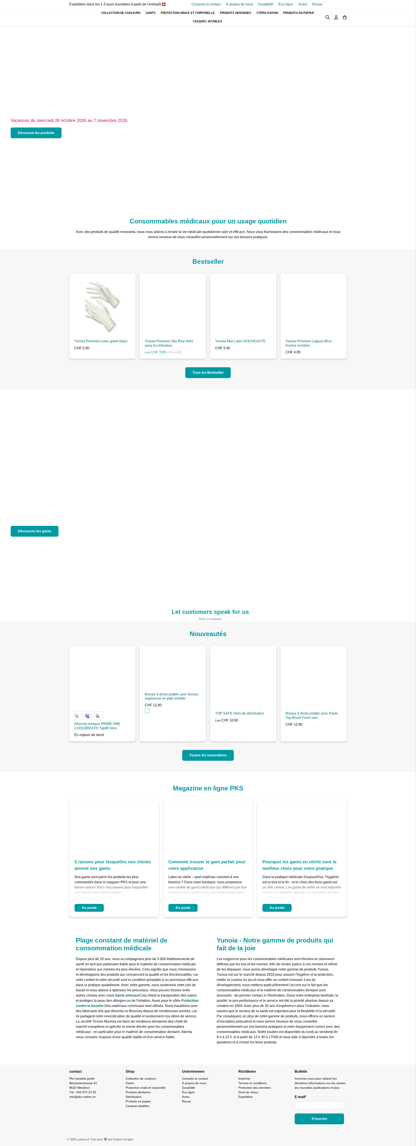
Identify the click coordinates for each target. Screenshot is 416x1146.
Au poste (89, 908)
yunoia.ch (83, 1139)
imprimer (244, 1078)
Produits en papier (298, 13)
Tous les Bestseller (208, 372)
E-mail (300, 1097)
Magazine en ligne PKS (208, 788)
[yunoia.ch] (79, 17)
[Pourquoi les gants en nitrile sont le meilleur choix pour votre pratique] (302, 827)
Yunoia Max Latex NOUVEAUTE (240, 341)
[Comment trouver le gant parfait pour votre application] (208, 827)
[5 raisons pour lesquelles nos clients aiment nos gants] (114, 827)
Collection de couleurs (121, 13)
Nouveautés (208, 633)
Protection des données (254, 1087)
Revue (317, 4)
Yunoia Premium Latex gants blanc (101, 341)
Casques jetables (207, 21)
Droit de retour (248, 1092)
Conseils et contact (206, 4)
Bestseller (208, 261)
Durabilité (265, 4)
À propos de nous (239, 4)
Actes (302, 4)
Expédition (245, 1096)
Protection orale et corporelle (188, 13)
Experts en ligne (123, 1139)
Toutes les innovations (208, 755)
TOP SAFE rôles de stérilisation (239, 713)
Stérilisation (267, 13)
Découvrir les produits (36, 133)
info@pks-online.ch (82, 1096)
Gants (151, 13)
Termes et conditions (252, 1083)
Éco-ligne (285, 4)
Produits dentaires (235, 13)
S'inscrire (319, 1119)
